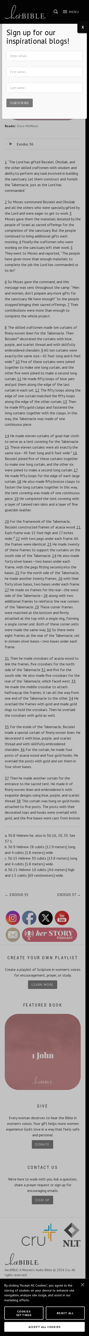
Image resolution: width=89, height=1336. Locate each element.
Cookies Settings (24, 1313)
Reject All (65, 1313)
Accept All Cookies (44, 1327)
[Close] (83, 1285)
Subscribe (19, 103)
